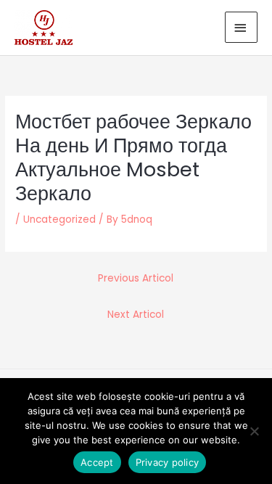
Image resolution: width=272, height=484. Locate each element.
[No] (254, 431)
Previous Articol (135, 278)
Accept (97, 462)
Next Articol (135, 314)
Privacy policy (167, 462)
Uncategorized (59, 219)
